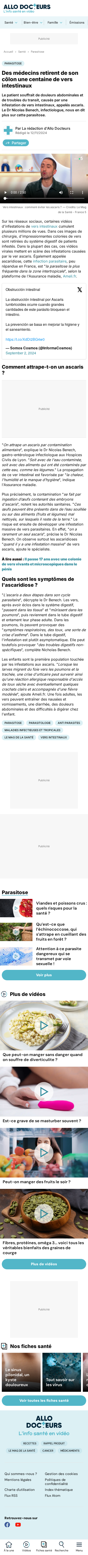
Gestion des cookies (61, 1474)
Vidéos (26, 1550)
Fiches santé (44, 1550)
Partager (19, 143)
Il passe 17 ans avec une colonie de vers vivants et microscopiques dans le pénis (41, 564)
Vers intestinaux (54, 737)
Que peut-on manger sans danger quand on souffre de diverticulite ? (43, 1057)
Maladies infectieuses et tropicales (32, 730)
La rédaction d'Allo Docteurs (46, 128)
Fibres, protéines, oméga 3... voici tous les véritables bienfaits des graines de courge (43, 1248)
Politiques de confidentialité (56, 1481)
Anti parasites (69, 723)
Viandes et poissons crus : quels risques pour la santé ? (61, 908)
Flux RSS (11, 1495)
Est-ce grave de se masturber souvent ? (42, 1121)
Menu (79, 1550)
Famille (53, 22)
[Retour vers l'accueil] (44, 8)
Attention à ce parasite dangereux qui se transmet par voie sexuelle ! (58, 956)
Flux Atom (52, 1495)
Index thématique (59, 1489)
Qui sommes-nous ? (21, 1474)
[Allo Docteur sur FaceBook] (7, 1524)
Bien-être (31, 22)
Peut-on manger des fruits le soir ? (37, 1182)
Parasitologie (40, 723)
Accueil (8, 52)
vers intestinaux (44, 226)
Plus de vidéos (28, 994)
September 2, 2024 (21, 352)
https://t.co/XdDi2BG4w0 (25, 339)
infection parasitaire (50, 261)
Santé (9, 22)
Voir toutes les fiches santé (44, 1400)
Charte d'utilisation (20, 1489)
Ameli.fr (69, 276)
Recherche (61, 1550)
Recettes (29, 1443)
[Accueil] (44, 1425)
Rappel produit (54, 1443)
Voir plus (44, 975)
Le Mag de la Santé (19, 737)
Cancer (47, 1451)
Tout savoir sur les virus (60, 1382)
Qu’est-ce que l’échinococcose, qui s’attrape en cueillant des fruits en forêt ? (61, 932)
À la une (9, 1550)
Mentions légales (18, 1479)
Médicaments (69, 1451)
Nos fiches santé (30, 1346)
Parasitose (37, 52)
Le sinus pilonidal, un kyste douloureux (17, 1377)
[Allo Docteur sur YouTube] (18, 1524)
